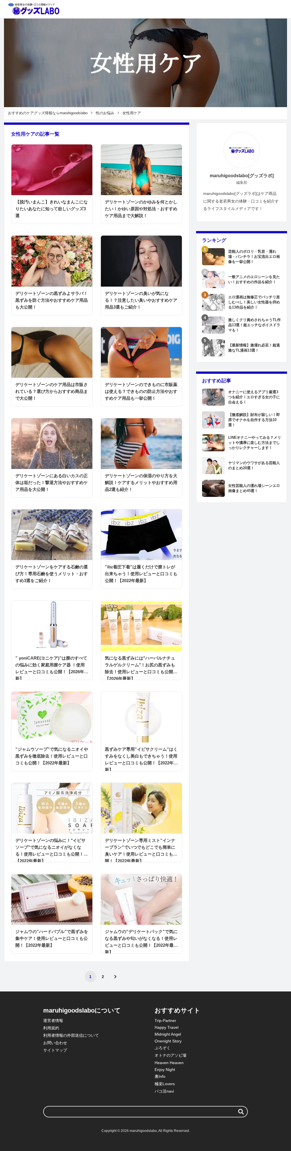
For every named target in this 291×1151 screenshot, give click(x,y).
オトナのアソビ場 (170, 1055)
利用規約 (51, 1028)
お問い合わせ (55, 1042)
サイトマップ (55, 1050)
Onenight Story (168, 1041)
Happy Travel (166, 1027)
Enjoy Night (165, 1069)
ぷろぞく (163, 1048)
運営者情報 (53, 1020)
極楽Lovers (165, 1083)
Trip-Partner (165, 1020)
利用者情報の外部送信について (71, 1035)
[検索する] (241, 1112)
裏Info (160, 1076)
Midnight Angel (168, 1034)
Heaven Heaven (169, 1062)
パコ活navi (164, 1091)
